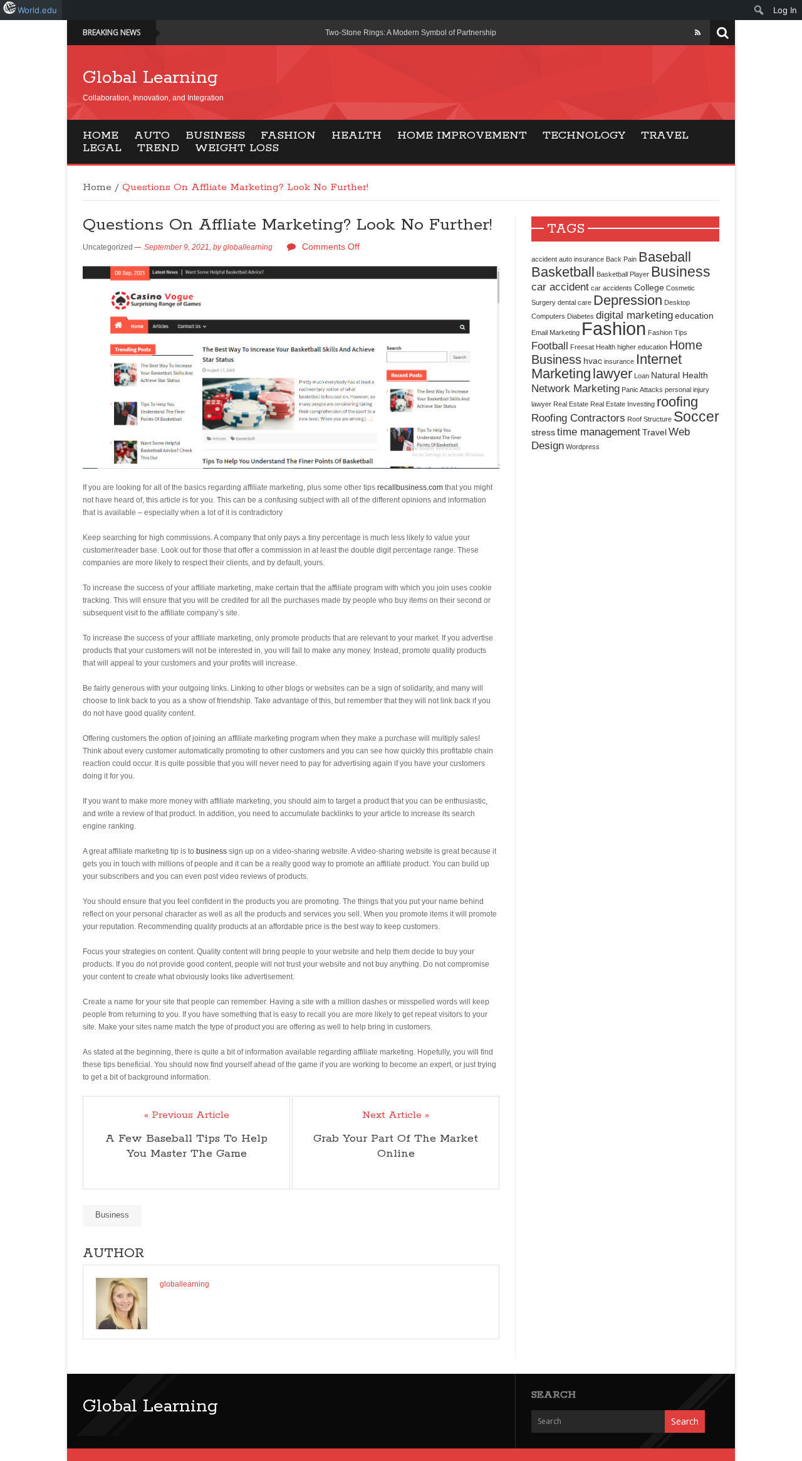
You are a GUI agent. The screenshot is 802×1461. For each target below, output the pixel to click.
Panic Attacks (642, 389)
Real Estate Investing (622, 404)
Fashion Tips (667, 332)
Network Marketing (575, 388)
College (649, 287)
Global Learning (150, 77)
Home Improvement (462, 135)
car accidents (611, 288)
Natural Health (679, 375)
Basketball (563, 272)
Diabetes (580, 316)
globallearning (248, 247)
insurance (619, 361)
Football (549, 345)
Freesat (582, 347)
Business (215, 135)
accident (544, 259)
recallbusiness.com (410, 487)
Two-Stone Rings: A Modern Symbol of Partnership (410, 32)
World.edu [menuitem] (37, 10)
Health (356, 135)
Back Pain (621, 259)
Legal (102, 148)
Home (100, 135)
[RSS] (697, 32)
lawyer (612, 373)
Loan (641, 376)
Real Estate (570, 404)
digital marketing (634, 315)
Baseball (664, 257)
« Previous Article (186, 1115)
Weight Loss (237, 148)
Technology (584, 135)
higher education (642, 347)
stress (543, 432)
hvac (592, 361)
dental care (574, 302)
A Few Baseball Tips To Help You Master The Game (186, 1146)
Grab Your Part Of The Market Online (395, 1146)
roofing (677, 402)
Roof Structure (649, 419)
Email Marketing (555, 332)
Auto (152, 135)
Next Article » (395, 1115)
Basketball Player (622, 274)
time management (598, 431)
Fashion (288, 135)
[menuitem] (759, 10)
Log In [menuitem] (785, 10)
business (211, 851)
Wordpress (583, 446)
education (694, 316)
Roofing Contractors (578, 418)
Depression (627, 300)
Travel (665, 135)
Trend (158, 148)
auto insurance (581, 259)
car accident (560, 286)
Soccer (696, 416)
